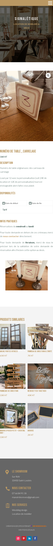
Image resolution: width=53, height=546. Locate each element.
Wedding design (19, 510)
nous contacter (11, 236)
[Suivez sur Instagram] (18, 538)
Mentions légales (27, 530)
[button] (48, 75)
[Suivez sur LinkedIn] (29, 538)
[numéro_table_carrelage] (26, 289)
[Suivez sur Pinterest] (23, 538)
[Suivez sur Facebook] (35, 538)
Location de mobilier (22, 513)
